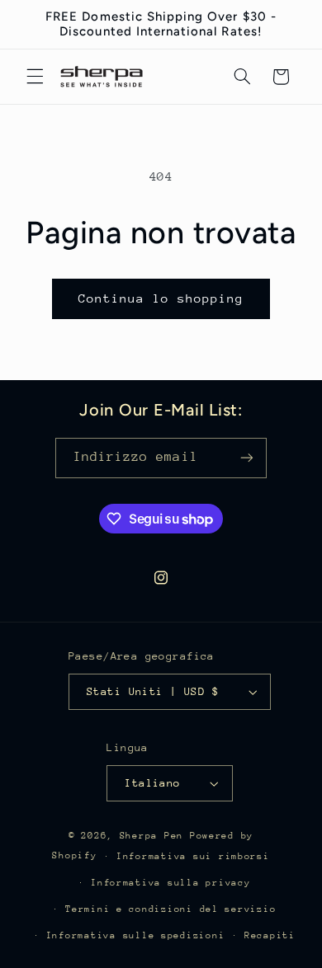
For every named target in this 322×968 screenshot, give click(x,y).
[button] (35, 77)
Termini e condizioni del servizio (170, 909)
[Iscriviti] (247, 458)
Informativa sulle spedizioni (135, 935)
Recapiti (270, 935)
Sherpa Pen (155, 835)
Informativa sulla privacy (170, 882)
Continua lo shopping (161, 298)
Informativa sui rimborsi (193, 856)
